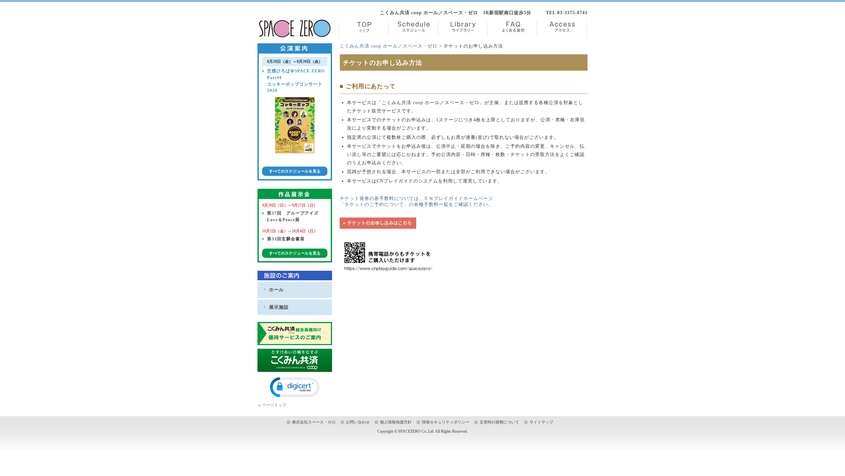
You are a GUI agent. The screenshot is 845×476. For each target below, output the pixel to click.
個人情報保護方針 (396, 422)
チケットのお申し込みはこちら (378, 223)
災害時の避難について (499, 422)
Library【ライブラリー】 (463, 29)
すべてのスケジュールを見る (295, 171)
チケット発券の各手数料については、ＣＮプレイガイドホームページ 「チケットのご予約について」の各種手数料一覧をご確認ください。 (416, 201)
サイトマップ (541, 422)
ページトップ (271, 405)
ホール (276, 289)
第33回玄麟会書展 (286, 238)
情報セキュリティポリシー (445, 422)
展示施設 (279, 307)
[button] (295, 387)
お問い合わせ (358, 422)
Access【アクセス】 (562, 29)
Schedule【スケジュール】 (413, 29)
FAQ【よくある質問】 (512, 29)
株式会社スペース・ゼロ (314, 422)
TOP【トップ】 (364, 29)
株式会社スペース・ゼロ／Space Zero (295, 28)
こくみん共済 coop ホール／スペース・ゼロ (388, 46)
